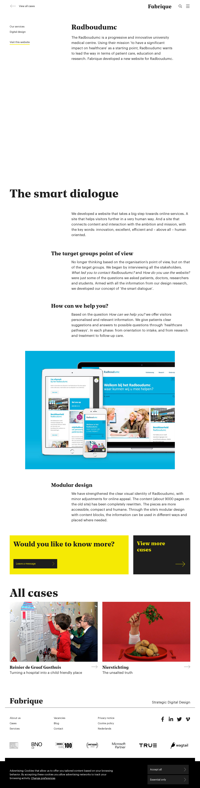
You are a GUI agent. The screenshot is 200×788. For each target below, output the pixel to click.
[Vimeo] (187, 720)
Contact (58, 728)
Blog (56, 723)
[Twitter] (179, 720)
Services (15, 728)
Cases (13, 723)
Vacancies (59, 718)
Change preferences (43, 778)
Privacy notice (106, 718)
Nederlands (104, 728)
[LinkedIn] (170, 720)
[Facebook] (162, 720)
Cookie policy (106, 723)
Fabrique (160, 6)
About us (15, 718)
